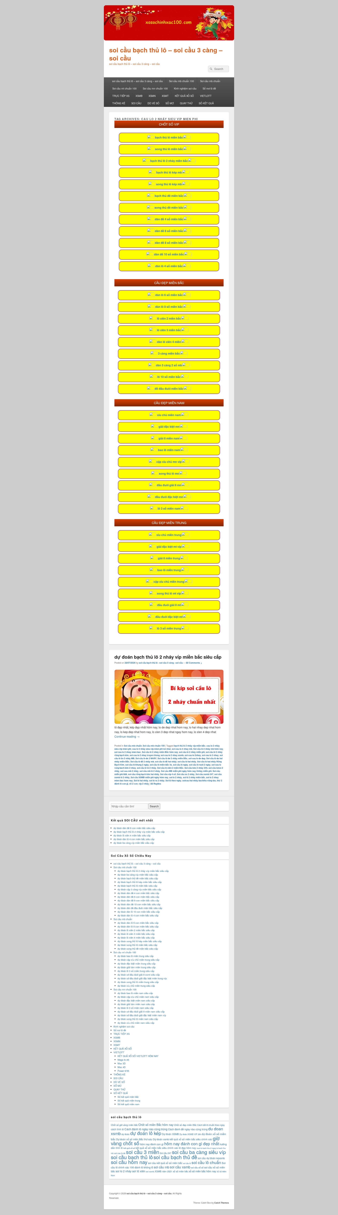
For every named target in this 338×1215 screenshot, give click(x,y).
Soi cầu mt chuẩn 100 (124, 88)
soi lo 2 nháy (175, 777)
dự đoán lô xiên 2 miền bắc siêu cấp (136, 930)
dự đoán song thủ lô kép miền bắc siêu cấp (140, 941)
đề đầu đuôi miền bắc (169, 389)
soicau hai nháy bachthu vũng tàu (199, 780)
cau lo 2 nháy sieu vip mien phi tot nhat (151, 748)
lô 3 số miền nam (169, 508)
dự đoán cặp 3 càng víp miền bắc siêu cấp (139, 889)
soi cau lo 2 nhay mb (182, 748)
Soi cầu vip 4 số (168, 774)
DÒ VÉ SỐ (153, 103)
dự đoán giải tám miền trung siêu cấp (136, 967)
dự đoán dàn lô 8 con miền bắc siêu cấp (138, 926)
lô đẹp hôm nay (187, 1148)
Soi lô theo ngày (173, 780)
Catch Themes (221, 1202)
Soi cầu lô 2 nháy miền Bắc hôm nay (160, 752)
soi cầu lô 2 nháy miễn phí (192, 752)
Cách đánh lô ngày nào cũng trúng (145, 1129)
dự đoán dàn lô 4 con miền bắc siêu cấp (134, 839)
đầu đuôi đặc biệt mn (169, 497)
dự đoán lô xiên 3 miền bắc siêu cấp (136, 934)
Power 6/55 (123, 1070)
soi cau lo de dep (197, 758)
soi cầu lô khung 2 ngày (137, 764)
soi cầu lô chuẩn (206, 1162)
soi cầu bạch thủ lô (132, 1157)
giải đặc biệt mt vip (169, 547)
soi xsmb (150, 1171)
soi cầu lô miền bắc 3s (161, 764)
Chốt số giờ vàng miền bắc (124, 1125)
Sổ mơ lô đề (209, 88)
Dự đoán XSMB (170, 1134)
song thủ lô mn (169, 473)
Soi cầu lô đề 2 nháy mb (142, 761)
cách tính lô (117, 1129)
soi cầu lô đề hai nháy (166, 761)
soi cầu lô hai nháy (187, 761)
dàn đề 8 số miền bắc (169, 243)
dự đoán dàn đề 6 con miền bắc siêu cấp (138, 896)
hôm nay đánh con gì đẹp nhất (191, 1143)
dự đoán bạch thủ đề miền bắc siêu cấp (138, 878)
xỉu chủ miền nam (169, 415)
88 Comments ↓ (194, 662)
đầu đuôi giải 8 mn (169, 485)
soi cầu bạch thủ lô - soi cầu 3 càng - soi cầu (161, 662)
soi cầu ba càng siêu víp (199, 1151)
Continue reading (127, 736)
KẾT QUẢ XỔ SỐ (184, 96)
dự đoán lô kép (145, 1133)
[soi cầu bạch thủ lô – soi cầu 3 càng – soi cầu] (169, 39)
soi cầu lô (187, 1163)
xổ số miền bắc (180, 1171)
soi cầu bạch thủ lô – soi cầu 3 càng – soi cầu (166, 53)
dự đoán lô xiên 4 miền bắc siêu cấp (132, 835)
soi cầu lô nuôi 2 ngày (200, 764)
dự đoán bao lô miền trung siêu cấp (136, 956)
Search (154, 806)
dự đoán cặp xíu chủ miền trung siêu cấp (138, 959)
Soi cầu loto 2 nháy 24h (196, 767)
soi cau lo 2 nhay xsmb (172, 755)
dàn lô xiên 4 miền (169, 342)
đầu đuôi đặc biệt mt (169, 617)
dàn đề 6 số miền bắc (169, 231)
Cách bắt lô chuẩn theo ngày (211, 1124)
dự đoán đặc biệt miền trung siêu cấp (136, 963)
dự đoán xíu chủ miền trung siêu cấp (136, 985)
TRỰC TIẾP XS (120, 96)
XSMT (165, 96)
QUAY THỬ (186, 103)
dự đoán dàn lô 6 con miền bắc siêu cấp (138, 922)
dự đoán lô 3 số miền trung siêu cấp (136, 971)
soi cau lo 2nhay (193, 755)
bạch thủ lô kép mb (169, 172)
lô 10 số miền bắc (169, 377)
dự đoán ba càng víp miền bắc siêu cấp (134, 842)
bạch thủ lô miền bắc (169, 137)
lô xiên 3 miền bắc (169, 330)
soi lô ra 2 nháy (156, 780)
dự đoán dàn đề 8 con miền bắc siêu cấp (134, 828)
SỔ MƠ (169, 103)
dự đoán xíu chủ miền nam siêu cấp (136, 1022)
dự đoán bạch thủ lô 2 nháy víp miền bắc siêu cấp (167, 657)
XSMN (152, 96)
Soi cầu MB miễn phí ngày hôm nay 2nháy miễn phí (186, 771)
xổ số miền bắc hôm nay (202, 1171)
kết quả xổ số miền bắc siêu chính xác (157, 1148)
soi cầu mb (161, 1167)
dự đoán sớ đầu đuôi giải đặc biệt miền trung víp (142, 978)
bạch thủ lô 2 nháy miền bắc (169, 161)
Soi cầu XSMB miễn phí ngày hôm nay (149, 777)
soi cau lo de (119, 1153)
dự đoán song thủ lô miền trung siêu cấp (138, 982)
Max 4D (122, 1067)
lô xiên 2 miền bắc (169, 318)
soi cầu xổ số (197, 1167)
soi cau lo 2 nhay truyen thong (145, 755)
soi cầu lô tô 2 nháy (146, 767)
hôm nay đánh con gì (152, 1144)
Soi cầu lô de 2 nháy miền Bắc (172, 758)
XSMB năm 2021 (163, 1171)
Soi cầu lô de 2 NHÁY (146, 758)
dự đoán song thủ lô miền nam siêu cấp (138, 1019)
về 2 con (133, 783)
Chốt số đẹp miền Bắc (185, 1125)
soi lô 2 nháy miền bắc (194, 777)
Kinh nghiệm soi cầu (185, 88)
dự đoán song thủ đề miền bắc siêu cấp (138, 948)
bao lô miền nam (169, 450)
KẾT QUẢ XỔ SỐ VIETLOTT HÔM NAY (138, 1056)
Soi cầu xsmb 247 (204, 774)
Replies (156, 783)
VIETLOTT (206, 96)
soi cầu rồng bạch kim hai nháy (143, 774)
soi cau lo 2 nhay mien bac (127, 752)
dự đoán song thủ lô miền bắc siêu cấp (137, 945)
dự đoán (125, 1134)
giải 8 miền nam (169, 438)
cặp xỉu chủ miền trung (169, 582)
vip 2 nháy (144, 783)
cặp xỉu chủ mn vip (169, 462)
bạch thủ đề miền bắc (169, 196)
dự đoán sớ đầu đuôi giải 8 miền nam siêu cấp (141, 1011)
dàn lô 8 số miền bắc (169, 307)
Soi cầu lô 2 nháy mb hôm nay (208, 748)
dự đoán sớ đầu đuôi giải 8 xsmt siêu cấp (139, 974)
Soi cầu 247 (165, 1153)
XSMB (139, 96)
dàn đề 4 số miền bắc (169, 219)
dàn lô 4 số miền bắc (169, 266)
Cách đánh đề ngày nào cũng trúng (188, 1129)
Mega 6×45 (123, 1059)
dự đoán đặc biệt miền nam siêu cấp (136, 1000)
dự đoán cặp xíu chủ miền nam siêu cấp (138, 996)
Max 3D (122, 1063)
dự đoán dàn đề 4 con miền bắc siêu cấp (138, 893)
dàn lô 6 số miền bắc (169, 295)
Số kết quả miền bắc (128, 1096)
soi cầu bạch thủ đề (175, 1157)
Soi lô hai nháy (141, 780)
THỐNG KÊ (118, 103)
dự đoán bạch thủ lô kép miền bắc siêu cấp (140, 882)
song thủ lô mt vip (169, 593)
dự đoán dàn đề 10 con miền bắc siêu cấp (139, 904)
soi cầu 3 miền (142, 1151)
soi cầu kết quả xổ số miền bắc (165, 1163)
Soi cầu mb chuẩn (210, 81)
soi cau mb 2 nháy (129, 771)
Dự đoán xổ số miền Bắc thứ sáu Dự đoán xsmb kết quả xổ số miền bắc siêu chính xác (164, 1139)
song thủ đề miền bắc (169, 207)
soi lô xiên (138, 1171)
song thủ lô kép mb (169, 184)
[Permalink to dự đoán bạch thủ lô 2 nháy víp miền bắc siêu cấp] (169, 723)
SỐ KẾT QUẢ (206, 103)
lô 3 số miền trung (169, 628)
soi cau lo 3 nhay (210, 755)
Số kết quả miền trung (129, 1100)
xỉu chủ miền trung (169, 535)
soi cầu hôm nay (129, 1161)
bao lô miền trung (169, 570)
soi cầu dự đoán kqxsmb (211, 1158)
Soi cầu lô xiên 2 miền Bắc (170, 767)
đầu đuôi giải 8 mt (169, 605)
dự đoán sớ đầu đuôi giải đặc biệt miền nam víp (142, 1015)
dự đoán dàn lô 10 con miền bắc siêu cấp (139, 911)
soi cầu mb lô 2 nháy (150, 771)
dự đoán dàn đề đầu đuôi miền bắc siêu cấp (140, 908)
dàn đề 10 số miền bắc (169, 254)
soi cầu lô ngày (180, 764)
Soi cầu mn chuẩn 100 (155, 88)
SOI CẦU (136, 103)
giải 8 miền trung (169, 558)
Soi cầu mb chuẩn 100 (181, 81)
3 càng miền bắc (169, 353)
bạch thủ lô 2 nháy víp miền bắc (189, 745)
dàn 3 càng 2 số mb (169, 365)
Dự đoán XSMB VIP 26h (190, 1134)
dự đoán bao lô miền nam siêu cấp (135, 993)
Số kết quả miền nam (128, 1104)
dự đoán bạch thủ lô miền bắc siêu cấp (137, 885)
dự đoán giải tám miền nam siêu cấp (136, 1004)
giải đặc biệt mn (169, 427)
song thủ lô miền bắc (169, 149)
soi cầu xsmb (180, 1166)
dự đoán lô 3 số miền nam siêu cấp (136, 1008)
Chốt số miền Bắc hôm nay (155, 1125)
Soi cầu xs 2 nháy (186, 774)
